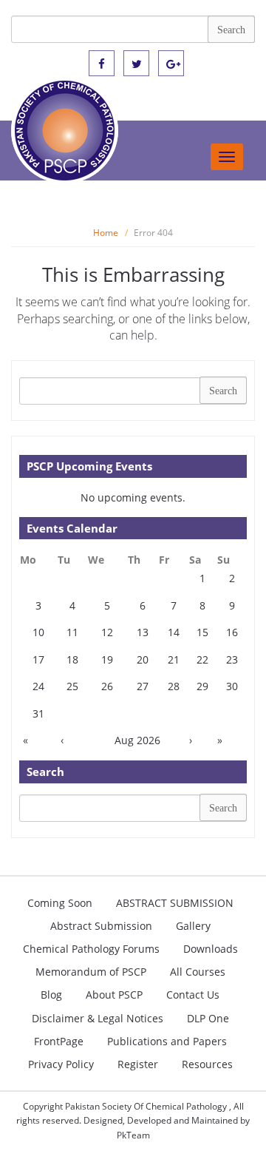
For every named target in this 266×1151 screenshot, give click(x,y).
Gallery (193, 926)
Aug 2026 (137, 740)
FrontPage (58, 1041)
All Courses (197, 972)
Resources (207, 1064)
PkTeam (133, 1135)
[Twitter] (136, 64)
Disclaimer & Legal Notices (97, 1018)
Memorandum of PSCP (90, 972)
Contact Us (192, 995)
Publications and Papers (167, 1041)
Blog (51, 995)
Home (105, 232)
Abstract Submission (101, 926)
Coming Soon (59, 903)
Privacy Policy (61, 1064)
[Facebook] (102, 64)
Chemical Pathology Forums (91, 949)
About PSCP (114, 995)
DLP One (208, 1018)
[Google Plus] (171, 64)
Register (137, 1064)
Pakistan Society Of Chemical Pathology (147, 1106)
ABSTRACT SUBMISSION (174, 903)
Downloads (210, 949)
